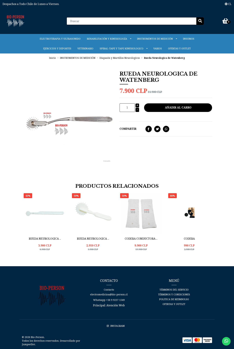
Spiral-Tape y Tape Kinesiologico (121, 48)
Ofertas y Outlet (179, 48)
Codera (189, 238)
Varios (157, 48)
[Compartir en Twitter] (157, 129)
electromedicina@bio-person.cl (109, 294)
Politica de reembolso (174, 299)
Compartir (128, 128)
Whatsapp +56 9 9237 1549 (109, 300)
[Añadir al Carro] (53, 258)
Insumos (188, 38)
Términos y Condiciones (174, 294)
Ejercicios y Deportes (57, 48)
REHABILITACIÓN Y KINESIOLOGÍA (107, 38)
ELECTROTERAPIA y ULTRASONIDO (60, 38)
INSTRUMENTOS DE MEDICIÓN (155, 38)
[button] (228, 4)
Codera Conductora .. (141, 238)
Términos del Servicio (174, 289)
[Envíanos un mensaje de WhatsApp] (226, 341)
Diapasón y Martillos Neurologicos (120, 58)
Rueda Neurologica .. (45, 238)
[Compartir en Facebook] (148, 129)
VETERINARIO (85, 48)
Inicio (52, 58)
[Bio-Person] (15, 20)
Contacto (109, 289)
